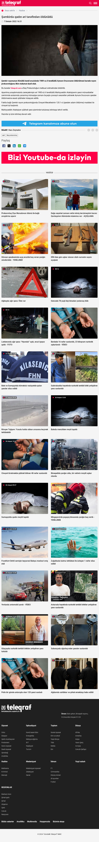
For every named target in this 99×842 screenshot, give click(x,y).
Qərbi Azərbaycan (8, 739)
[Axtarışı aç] (90, 3)
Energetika (30, 736)
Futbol (53, 782)
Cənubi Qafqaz (80, 749)
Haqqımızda (45, 821)
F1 (52, 768)
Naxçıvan (4, 814)
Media (53, 746)
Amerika (78, 736)
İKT (27, 742)
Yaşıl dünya (55, 739)
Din (52, 749)
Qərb (3, 808)
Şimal (3, 801)
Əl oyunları (55, 778)
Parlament (5, 742)
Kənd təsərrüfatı (32, 732)
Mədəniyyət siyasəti (33, 768)
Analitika (4, 756)
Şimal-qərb (5, 797)
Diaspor (4, 736)
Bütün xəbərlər (7, 821)
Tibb (52, 742)
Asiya (77, 739)
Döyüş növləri (56, 775)
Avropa (78, 746)
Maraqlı (4, 775)
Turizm (28, 749)
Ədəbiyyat (30, 772)
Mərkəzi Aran (6, 794)
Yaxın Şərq (79, 742)
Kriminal (4, 772)
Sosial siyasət (56, 732)
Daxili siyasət (6, 749)
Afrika (77, 732)
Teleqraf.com (16, 88)
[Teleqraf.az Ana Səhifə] (11, 3)
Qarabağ (4, 753)
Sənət (28, 775)
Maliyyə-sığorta (32, 739)
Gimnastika (55, 772)
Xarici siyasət (6, 746)
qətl (3, 135)
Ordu (3, 732)
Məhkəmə (5, 768)
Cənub (3, 811)
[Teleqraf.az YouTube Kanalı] (49, 158)
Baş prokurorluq (12, 135)
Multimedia (32, 821)
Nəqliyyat (29, 746)
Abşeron (4, 804)
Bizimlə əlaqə (58, 821)
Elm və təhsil (55, 736)
